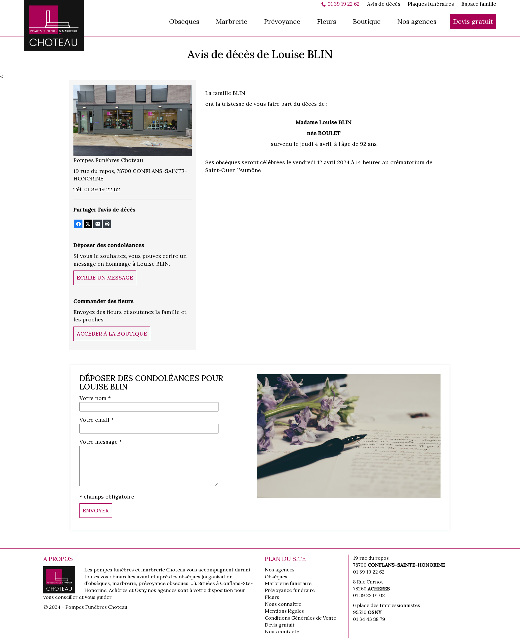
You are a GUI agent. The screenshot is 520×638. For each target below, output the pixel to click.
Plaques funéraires (431, 4)
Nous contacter (283, 631)
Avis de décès (383, 4)
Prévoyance (282, 21)
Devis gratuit (473, 21)
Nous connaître (283, 604)
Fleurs (326, 21)
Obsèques (184, 21)
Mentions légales (284, 611)
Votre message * (100, 441)
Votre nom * (95, 398)
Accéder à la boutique (112, 333)
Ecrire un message (105, 277)
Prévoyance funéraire (290, 590)
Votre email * (96, 419)
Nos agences (416, 21)
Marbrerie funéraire (288, 583)
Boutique (367, 21)
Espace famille (478, 4)
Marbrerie (231, 21)
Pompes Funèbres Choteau (54, 25)
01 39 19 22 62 (343, 4)
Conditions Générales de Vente (300, 618)
